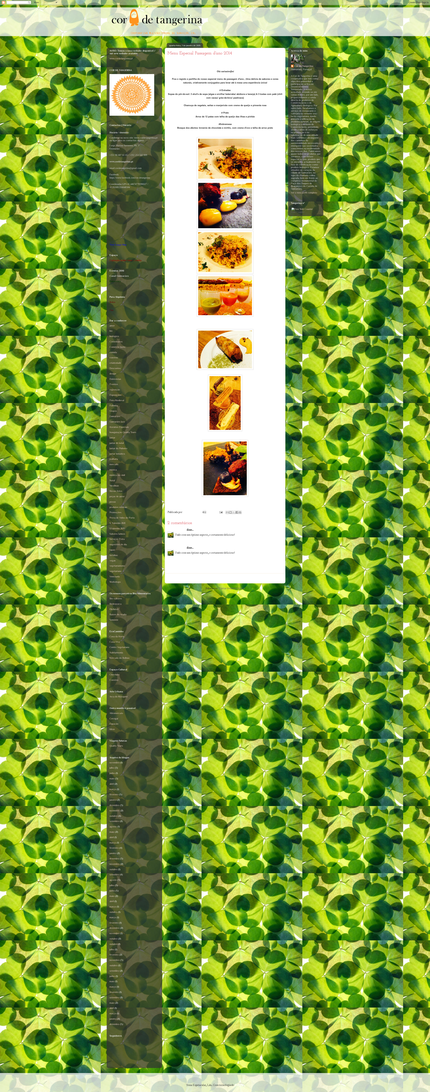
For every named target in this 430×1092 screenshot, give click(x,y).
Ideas (112, 729)
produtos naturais (118, 507)
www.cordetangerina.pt (121, 58)
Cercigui (114, 718)
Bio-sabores (116, 598)
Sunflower (180, 529)
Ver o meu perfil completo (304, 192)
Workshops (115, 582)
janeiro (113, 799)
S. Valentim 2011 (117, 523)
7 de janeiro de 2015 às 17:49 (190, 539)
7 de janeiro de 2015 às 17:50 (190, 558)
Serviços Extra (117, 539)
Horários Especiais (119, 427)
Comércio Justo (117, 347)
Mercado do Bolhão (120, 658)
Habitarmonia (116, 652)
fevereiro (114, 794)
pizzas (113, 501)
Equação (114, 723)
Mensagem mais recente (183, 578)
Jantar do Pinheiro (118, 448)
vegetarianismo (117, 565)
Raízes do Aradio (118, 614)
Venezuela (115, 576)
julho (112, 767)
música (113, 469)
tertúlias (114, 555)
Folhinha (114, 405)
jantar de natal (117, 443)
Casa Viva (115, 641)
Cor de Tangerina (303, 66)
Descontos (115, 368)
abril (112, 784)
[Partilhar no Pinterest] (240, 512)
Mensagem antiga (271, 578)
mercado (114, 464)
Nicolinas (114, 485)
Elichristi (114, 609)
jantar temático (117, 453)
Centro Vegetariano (119, 647)
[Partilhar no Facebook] (237, 512)
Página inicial (229, 578)
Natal (112, 480)
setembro (114, 821)
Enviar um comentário (184, 565)
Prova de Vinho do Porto (122, 517)
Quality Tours (116, 745)
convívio (114, 357)
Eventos (114, 384)
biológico (114, 336)
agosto (113, 826)
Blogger (239, 1085)
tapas (112, 549)
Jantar (112, 437)
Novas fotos (116, 491)
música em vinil (117, 475)
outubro (113, 816)
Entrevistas (115, 379)
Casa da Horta (117, 636)
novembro (115, 762)
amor (112, 325)
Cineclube (114, 674)
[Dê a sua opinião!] (230, 512)
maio (112, 778)
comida (113, 352)
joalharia (114, 459)
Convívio (114, 680)
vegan (113, 560)
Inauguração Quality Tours (123, 432)
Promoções (115, 512)
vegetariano (115, 571)
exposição (115, 389)
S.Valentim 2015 (117, 528)
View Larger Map (118, 244)
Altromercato (116, 713)
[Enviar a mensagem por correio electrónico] (220, 512)
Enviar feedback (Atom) (232, 588)
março (113, 789)
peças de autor (117, 496)
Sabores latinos (117, 533)
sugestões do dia (118, 544)
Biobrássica (115, 604)
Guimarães (115, 416)
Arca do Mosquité (119, 696)
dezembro (114, 805)
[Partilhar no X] (233, 512)
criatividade (115, 363)
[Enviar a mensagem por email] (227, 512)
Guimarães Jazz (117, 421)
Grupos (113, 411)
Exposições (115, 395)
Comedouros (116, 341)
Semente (114, 619)
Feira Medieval (117, 400)
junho (112, 773)
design (113, 373)
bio (111, 330)
